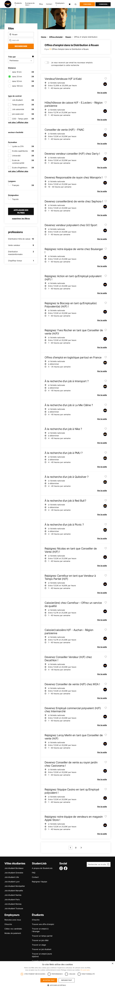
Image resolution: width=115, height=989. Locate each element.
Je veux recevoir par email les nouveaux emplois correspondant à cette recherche (72, 63)
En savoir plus (85, 970)
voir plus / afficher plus (18, 122)
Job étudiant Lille (11, 877)
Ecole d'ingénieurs (19, 167)
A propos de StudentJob (42, 868)
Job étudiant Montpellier (14, 886)
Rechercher (21, 46)
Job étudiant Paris (12, 899)
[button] (57, 985)
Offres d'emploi (55, 37)
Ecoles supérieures (20, 151)
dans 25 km (17, 76)
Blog (41, 4)
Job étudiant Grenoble (13, 873)
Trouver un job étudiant (41, 949)
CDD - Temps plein (20, 119)
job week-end (17, 114)
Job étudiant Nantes (12, 895)
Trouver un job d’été (40, 940)
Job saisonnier (18, 109)
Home (43, 37)
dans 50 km (17, 81)
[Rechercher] (76, 4)
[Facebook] (66, 868)
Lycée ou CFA (18, 146)
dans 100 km (17, 86)
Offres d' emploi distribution (85, 37)
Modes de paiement (12, 933)
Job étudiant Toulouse (13, 908)
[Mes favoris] (70, 4)
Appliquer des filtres (21, 211)
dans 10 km (17, 72)
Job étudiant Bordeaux (13, 868)
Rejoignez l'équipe (39, 881)
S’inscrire (8, 924)
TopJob (15, 199)
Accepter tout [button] (48, 980)
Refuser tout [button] (66, 980)
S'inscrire (87, 4)
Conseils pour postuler (41, 961)
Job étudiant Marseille (13, 890)
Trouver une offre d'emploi (43, 924)
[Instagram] (61, 868)
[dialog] (57, 975)
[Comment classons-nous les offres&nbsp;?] (33, 56)
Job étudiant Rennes (12, 904)
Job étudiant (17, 100)
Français (15, 185)
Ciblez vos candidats (13, 929)
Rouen (68, 37)
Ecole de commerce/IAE (18, 161)
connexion (103, 4)
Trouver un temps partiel (42, 936)
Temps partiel (17, 104)
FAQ (33, 873)
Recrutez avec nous (12, 920)
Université (16, 155)
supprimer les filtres (21, 218)
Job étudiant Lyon (12, 881)
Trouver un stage (39, 945)
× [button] (112, 963)
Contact (49, 4)
